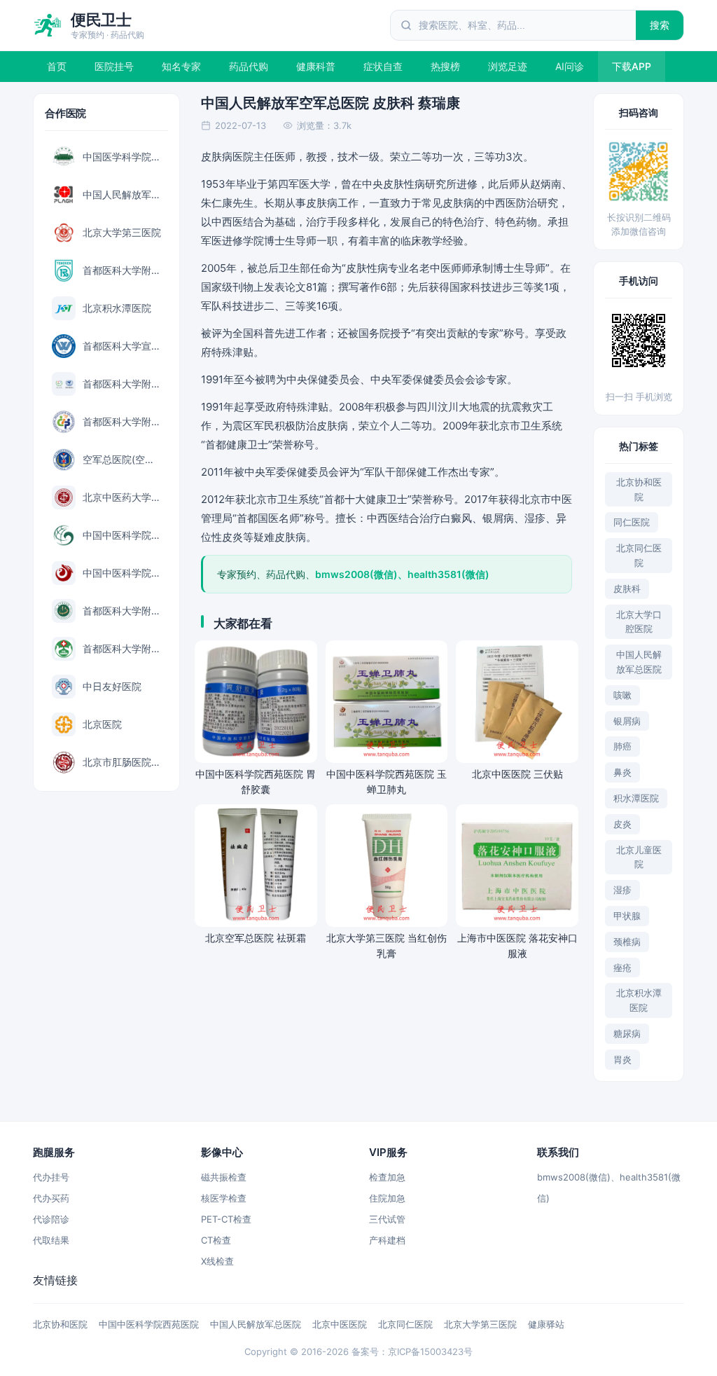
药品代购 (248, 66)
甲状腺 (627, 915)
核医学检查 (223, 1198)
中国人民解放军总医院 (639, 662)
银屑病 (627, 721)
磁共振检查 (223, 1177)
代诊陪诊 (51, 1219)
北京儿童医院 (639, 857)
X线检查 (217, 1261)
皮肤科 (627, 588)
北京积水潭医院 (639, 1000)
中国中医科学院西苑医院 (149, 1324)
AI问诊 (569, 66)
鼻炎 (622, 772)
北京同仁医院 (639, 555)
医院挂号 (114, 66)
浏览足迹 (507, 66)
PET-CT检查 (226, 1219)
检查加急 (387, 1177)
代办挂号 (51, 1177)
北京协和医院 (639, 489)
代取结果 (51, 1240)
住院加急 (387, 1198)
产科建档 (387, 1240)
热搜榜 (445, 66)
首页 (57, 66)
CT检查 (216, 1240)
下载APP (631, 66)
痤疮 (622, 967)
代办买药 (51, 1198)
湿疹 (622, 889)
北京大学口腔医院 (639, 622)
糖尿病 (627, 1033)
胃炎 (622, 1059)
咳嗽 (622, 695)
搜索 (660, 25)
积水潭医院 (636, 798)
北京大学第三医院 (480, 1324)
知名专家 (181, 66)
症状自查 (383, 66)
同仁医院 (631, 522)
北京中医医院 (339, 1324)
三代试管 (387, 1219)
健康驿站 (546, 1324)
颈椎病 (627, 941)
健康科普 (315, 66)
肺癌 (622, 746)
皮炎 (622, 824)
